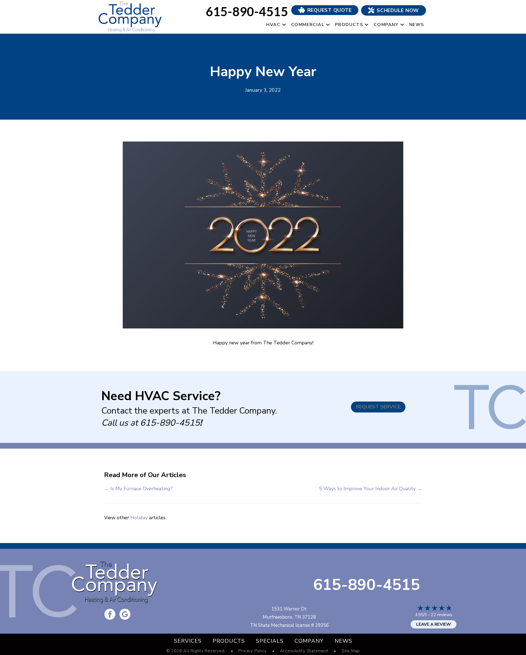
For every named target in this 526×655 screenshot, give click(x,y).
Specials (270, 641)
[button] (284, 24)
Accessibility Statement (304, 651)
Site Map (351, 651)
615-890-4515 (170, 423)
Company (386, 25)
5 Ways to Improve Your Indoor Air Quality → (370, 488)
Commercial (307, 25)
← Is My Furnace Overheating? (138, 488)
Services (188, 641)
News (416, 25)
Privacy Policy (252, 651)
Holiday (139, 517)
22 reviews (441, 615)
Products (349, 25)
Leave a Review (433, 624)
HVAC (273, 25)
